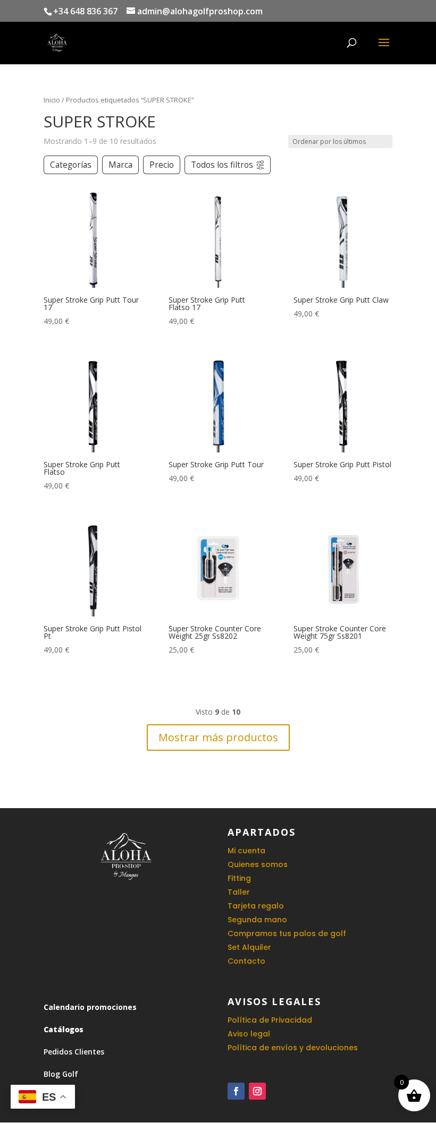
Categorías (70, 164)
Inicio (52, 100)
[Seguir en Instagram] (257, 1091)
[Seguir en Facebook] (236, 1091)
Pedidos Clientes (74, 1052)
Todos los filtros (222, 164)
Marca (120, 164)
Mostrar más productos (218, 737)
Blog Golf (61, 1074)
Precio (161, 164)
